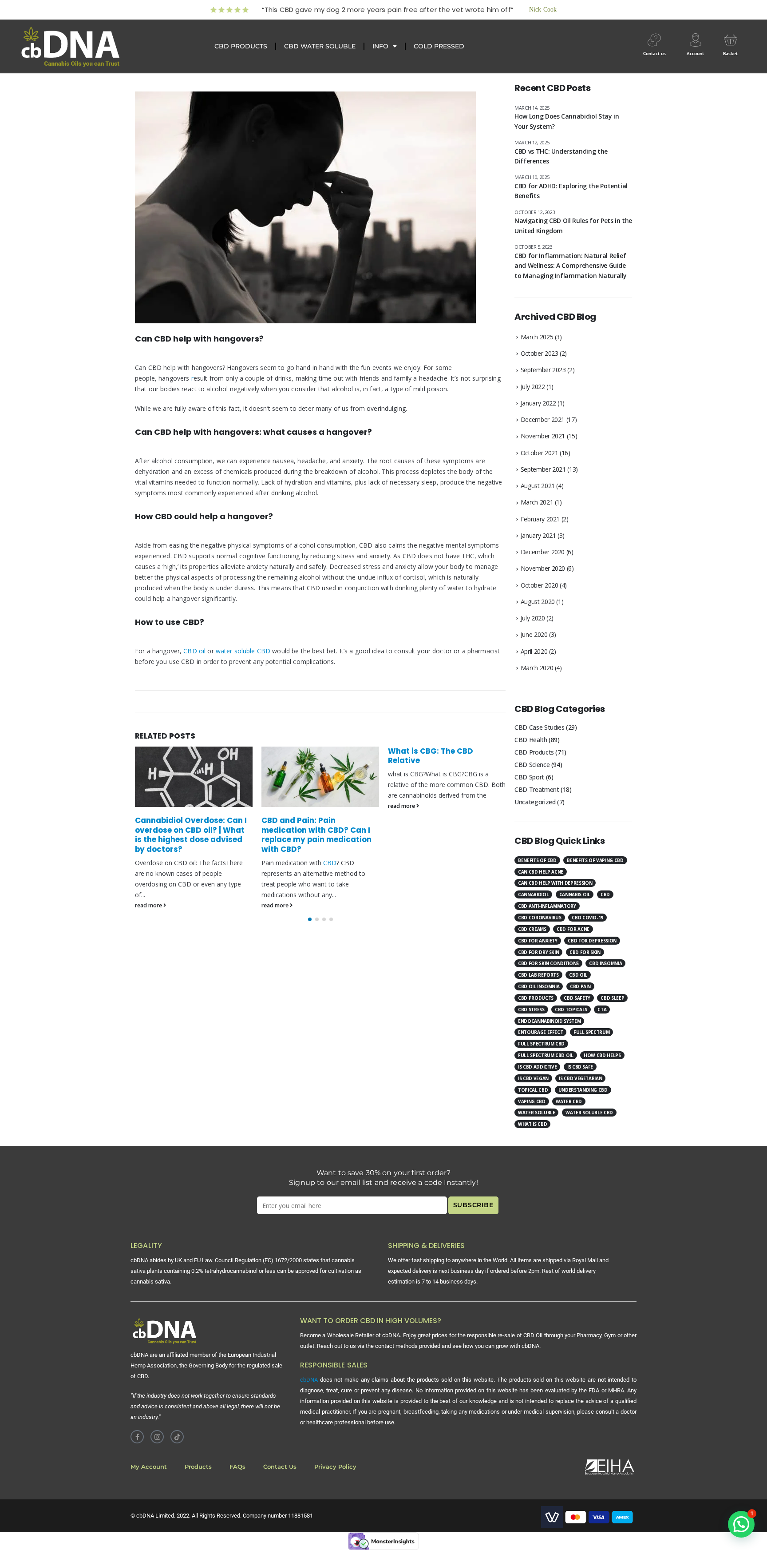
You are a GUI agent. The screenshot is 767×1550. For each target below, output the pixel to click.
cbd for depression (592, 941)
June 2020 (534, 634)
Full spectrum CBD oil (545, 1055)
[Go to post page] (194, 777)
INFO (380, 46)
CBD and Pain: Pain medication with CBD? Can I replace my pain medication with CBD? (316, 834)
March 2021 (537, 502)
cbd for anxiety (537, 941)
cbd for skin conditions (548, 963)
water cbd (569, 1101)
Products (198, 1466)
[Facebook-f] (137, 1436)
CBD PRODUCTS (240, 46)
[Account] (695, 40)
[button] (309, 919)
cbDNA (309, 1379)
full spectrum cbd (541, 1044)
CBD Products (534, 752)
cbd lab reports (538, 975)
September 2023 (543, 370)
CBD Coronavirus (539, 917)
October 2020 (539, 585)
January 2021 (538, 535)
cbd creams (532, 929)
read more (149, 905)
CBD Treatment (536, 789)
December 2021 (543, 419)
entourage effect (540, 1032)
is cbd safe (580, 1067)
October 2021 (539, 453)
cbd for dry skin (538, 952)
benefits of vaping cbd (595, 860)
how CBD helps (602, 1055)
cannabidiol (533, 894)
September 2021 (543, 469)
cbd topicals (571, 1009)
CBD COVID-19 (587, 917)
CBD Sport (529, 777)
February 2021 (540, 519)
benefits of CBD (537, 860)
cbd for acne (573, 929)
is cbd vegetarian (580, 1078)
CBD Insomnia (605, 963)
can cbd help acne (540, 872)
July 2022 (533, 386)
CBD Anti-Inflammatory (547, 906)
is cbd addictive (537, 1067)
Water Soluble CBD (589, 1112)
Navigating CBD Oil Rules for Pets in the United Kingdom (573, 225)
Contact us (654, 53)
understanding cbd (583, 1090)
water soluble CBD (243, 651)
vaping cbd (532, 1101)
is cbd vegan (533, 1078)
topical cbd (533, 1090)
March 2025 (537, 337)
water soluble (536, 1112)
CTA (601, 1009)
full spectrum (591, 1032)
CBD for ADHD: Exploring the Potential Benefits (571, 191)
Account (695, 53)
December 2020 (543, 552)
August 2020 (538, 601)
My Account (148, 1466)
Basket (730, 53)
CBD (329, 862)
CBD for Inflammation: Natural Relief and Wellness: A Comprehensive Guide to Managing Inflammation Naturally (570, 265)
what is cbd (532, 1124)
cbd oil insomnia (538, 986)
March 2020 (537, 668)
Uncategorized (534, 802)
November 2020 (543, 568)
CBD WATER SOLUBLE (320, 46)
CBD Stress (531, 1009)
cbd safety (577, 998)
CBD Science (532, 764)
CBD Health (530, 739)
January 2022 (538, 403)
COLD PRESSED (439, 46)
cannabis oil (574, 894)
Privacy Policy (335, 1466)
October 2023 (539, 353)
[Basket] (730, 40)
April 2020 (534, 651)
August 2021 (538, 485)
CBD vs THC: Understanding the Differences (561, 156)
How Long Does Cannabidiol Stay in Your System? (566, 121)
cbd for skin (585, 952)
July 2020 (533, 618)
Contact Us (280, 1466)
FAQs (237, 1466)
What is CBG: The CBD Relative (430, 756)
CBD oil (194, 651)
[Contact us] (654, 40)
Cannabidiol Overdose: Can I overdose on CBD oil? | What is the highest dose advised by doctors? (191, 834)
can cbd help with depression (555, 883)
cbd (605, 894)
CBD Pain (580, 986)
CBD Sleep (612, 998)
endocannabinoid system (549, 1021)
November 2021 (543, 436)
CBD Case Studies (539, 727)
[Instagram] (157, 1436)
